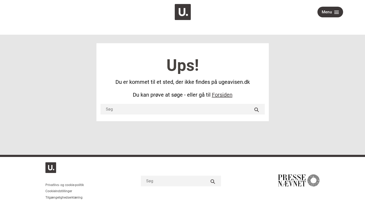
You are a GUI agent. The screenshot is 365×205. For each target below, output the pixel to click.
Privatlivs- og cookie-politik (64, 185)
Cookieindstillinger (58, 191)
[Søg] (257, 109)
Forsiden (222, 95)
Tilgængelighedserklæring (64, 197)
